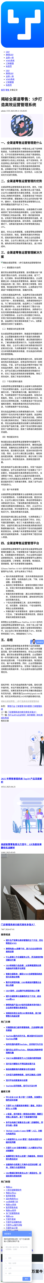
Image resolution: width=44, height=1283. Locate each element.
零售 (7, 90)
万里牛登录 (11, 1219)
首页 (3, 90)
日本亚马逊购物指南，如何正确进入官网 (23, 1075)
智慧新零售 (11, 1196)
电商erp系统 (11, 1205)
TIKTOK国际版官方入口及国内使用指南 (23, 1058)
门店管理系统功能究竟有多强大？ (22, 712)
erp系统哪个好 (12, 1202)
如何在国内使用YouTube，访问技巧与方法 (24, 1044)
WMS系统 (10, 60)
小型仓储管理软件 (14, 1190)
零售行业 (11, 706)
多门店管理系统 (13, 1213)
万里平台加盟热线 (14, 1222)
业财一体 (10, 58)
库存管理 (28, 706)
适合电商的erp (12, 1199)
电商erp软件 (11, 1210)
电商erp (9, 1187)
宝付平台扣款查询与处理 (16, 1080)
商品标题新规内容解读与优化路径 (20, 1069)
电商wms (9, 1216)
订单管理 (10, 63)
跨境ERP (9, 55)
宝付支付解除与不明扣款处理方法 (20, 1064)
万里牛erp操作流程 (14, 1225)
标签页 (9, 66)
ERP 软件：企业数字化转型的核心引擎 (23, 991)
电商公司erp (11, 1193)
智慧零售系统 (12, 1207)
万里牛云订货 (12, 1228)
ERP (8, 52)
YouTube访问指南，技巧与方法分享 (21, 1086)
